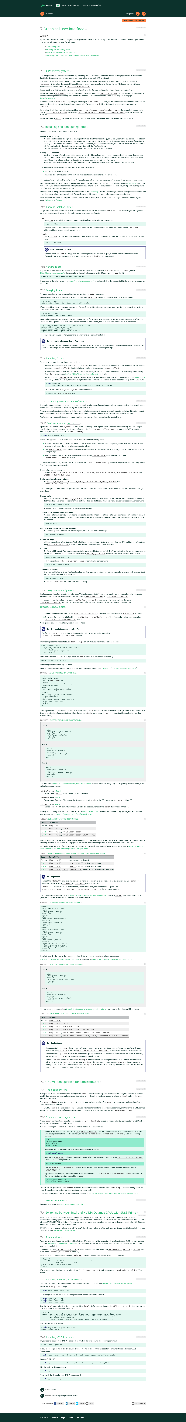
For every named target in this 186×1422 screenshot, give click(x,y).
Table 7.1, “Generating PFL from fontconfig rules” (74, 814)
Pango (58, 200)
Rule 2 (57, 798)
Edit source (140, 27)
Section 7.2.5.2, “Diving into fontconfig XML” (81, 374)
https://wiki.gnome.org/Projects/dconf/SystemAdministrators (112, 1194)
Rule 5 (43, 1036)
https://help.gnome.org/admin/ (71, 1204)
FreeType (130, 183)
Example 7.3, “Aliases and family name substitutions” (87, 895)
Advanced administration (71, 5)
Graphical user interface (92, 5)
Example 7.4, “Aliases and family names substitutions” (112, 959)
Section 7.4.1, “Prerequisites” (65, 1230)
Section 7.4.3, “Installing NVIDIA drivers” (63, 1243)
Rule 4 (43, 1033)
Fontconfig (94, 192)
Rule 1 (58, 791)
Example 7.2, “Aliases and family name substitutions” (71, 784)
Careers (55, 1418)
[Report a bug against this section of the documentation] (145, 27)
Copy (143, 224)
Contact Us (80, 1418)
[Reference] (58, 5)
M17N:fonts (139, 377)
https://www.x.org (47, 98)
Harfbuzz (48, 200)
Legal (63, 1418)
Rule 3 (57, 804)
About (70, 1418)
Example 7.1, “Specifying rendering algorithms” (119, 668)
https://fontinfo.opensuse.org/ (52, 273)
